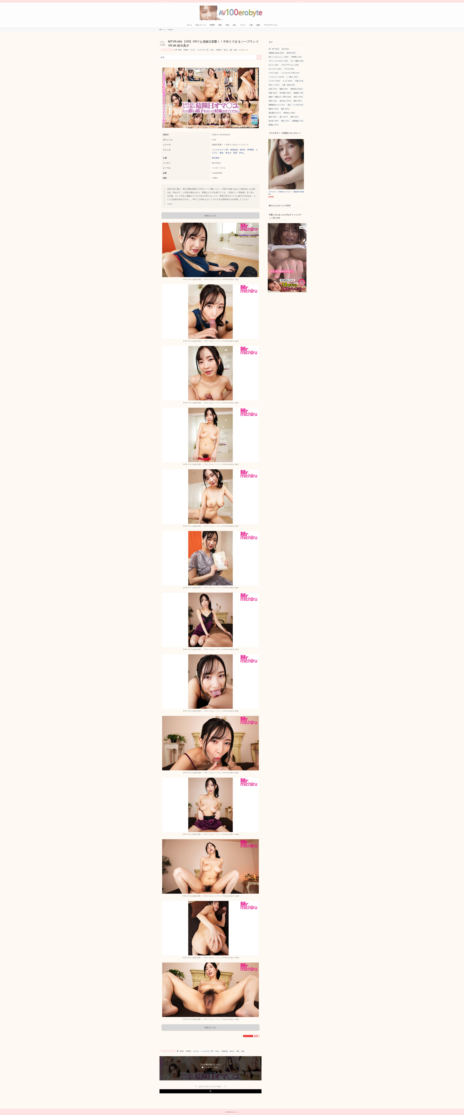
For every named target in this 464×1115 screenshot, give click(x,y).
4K (285, 49)
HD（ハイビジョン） (278, 57)
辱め (285, 121)
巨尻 (273, 101)
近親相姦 (297, 121)
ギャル (273, 65)
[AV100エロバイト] (232, 13)
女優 (273, 93)
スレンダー (275, 69)
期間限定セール (277, 105)
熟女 (235, 50)
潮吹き (273, 109)
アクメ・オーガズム (278, 61)
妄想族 (298, 93)
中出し (212, 50)
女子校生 (285, 93)
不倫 (299, 81)
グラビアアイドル (290, 65)
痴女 (273, 117)
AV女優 (164, 50)
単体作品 (219, 50)
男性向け (289, 113)
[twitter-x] (296, 1)
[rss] (299, 1)
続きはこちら (210, 215)
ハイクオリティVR (202, 50)
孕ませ (226, 50)
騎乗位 (273, 125)
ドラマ (273, 73)
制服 (284, 89)
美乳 (294, 117)
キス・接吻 (297, 61)
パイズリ (274, 81)
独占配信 (275, 113)
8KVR (179, 50)
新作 (298, 101)
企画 (273, 89)
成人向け (285, 101)
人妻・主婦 (288, 85)
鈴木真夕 (171, 50)
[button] (210, 1091)
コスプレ (192, 50)
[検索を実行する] (259, 57)
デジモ (289, 69)
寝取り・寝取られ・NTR (280, 97)
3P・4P (274, 49)
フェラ (287, 81)
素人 (284, 117)
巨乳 (298, 97)
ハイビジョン (276, 77)
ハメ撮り (292, 77)
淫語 (231, 50)
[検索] (302, 1)
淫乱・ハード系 (295, 105)
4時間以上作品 (276, 53)
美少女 (273, 121)
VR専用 (185, 50)
